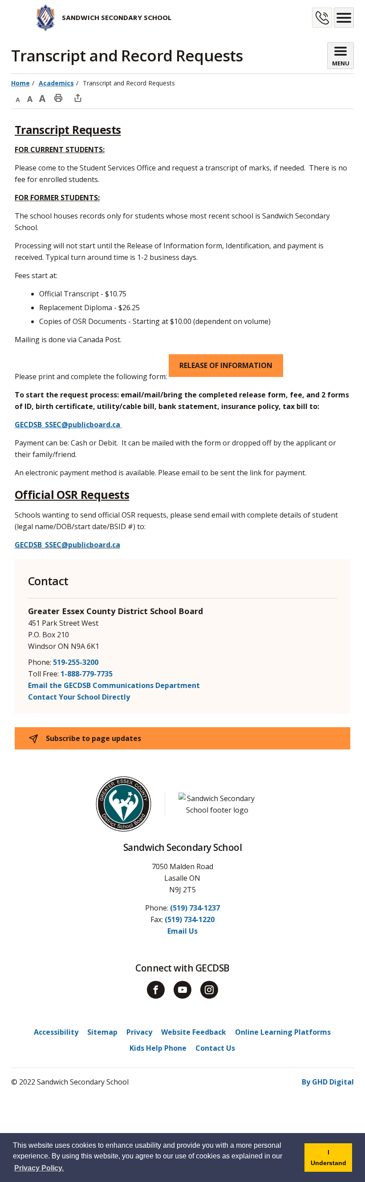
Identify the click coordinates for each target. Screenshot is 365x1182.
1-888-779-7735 (87, 674)
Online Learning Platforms (283, 1032)
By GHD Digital (328, 1082)
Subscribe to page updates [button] (92, 738)
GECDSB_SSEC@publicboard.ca (67, 545)
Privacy (139, 1032)
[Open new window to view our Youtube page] (182, 990)
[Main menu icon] (344, 18)
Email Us (182, 931)
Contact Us (215, 1048)
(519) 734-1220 (190, 919)
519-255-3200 (75, 662)
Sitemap (102, 1032)
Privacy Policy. (39, 1168)
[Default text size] (29, 97)
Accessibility (56, 1032)
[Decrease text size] (17, 97)
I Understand (331, 1160)
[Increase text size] (42, 97)
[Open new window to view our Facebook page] (156, 990)
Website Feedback (193, 1032)
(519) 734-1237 (195, 908)
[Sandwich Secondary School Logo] (34, 17)
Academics (56, 83)
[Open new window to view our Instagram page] (209, 990)
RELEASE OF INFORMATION (225, 365)
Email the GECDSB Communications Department (114, 685)
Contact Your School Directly (79, 697)
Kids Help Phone (158, 1048)
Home (20, 83)
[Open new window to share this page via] (77, 97)
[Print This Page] (58, 97)
